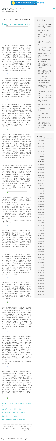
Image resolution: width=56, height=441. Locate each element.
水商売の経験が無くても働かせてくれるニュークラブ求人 (44, 55)
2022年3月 (41, 267)
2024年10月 (41, 185)
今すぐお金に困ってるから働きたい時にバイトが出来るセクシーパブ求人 (44, 49)
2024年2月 (41, 207)
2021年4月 (41, 281)
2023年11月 (41, 214)
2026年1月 (41, 146)
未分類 (28, 24)
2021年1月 (41, 288)
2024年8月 (41, 191)
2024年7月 (41, 193)
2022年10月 (41, 249)
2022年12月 (41, 244)
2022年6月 (41, 259)
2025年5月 (41, 167)
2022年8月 (41, 254)
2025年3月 (41, 172)
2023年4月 (41, 233)
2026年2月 (41, 143)
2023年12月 (41, 212)
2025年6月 (41, 164)
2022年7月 (41, 257)
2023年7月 (41, 225)
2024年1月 (41, 209)
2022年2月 (41, 270)
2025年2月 (41, 175)
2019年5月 (41, 294)
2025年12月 (41, 148)
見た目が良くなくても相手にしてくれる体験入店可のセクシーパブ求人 (44, 72)
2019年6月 (41, 291)
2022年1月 (41, 273)
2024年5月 (41, 199)
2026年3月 (41, 140)
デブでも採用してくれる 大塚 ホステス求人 (14, 412)
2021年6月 (41, 275)
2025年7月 (41, 162)
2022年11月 (41, 246)
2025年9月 (41, 156)
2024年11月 (41, 183)
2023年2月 (41, 238)
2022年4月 (41, 265)
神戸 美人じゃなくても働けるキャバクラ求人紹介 (44, 42)
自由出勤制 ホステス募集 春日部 (11, 409)
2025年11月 (41, 151)
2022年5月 (41, 262)
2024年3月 (41, 204)
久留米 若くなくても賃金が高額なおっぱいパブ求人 (44, 87)
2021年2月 (41, 286)
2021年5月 (41, 278)
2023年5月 (41, 230)
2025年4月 (41, 169)
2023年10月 (41, 217)
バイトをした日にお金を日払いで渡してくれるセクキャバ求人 (44, 26)
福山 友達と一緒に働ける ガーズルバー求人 (14, 419)
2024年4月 (41, 201)
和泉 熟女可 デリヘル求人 (9, 416)
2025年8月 (41, 159)
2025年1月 (41, 177)
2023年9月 (41, 220)
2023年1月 (41, 241)
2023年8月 (41, 222)
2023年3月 (41, 236)
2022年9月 (41, 251)
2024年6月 (41, 196)
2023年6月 (41, 228)
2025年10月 (41, 154)
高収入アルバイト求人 (13, 9)
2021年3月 (41, 283)
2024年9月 (41, 188)
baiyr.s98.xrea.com (19, 24)
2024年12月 (41, 180)
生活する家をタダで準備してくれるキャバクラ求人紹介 (44, 65)
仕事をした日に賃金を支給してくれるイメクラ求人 (44, 36)
